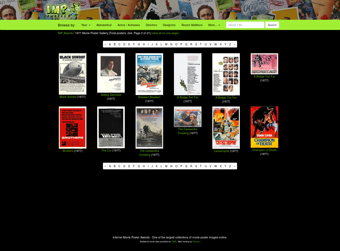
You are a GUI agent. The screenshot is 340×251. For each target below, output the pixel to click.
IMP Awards (65, 33)
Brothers (68, 151)
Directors (151, 25)
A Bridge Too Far (187, 97)
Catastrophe (221, 151)
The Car (106, 150)
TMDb (174, 241)
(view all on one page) (165, 33)
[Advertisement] (212, 10)
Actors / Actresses (128, 25)
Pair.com (196, 241)
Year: (85, 25)
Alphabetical (104, 25)
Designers (169, 25)
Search (272, 25)
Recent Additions (191, 25)
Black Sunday (68, 97)
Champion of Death (264, 150)
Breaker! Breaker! (149, 97)
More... (213, 25)
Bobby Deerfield (111, 95)
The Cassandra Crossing (149, 153)
